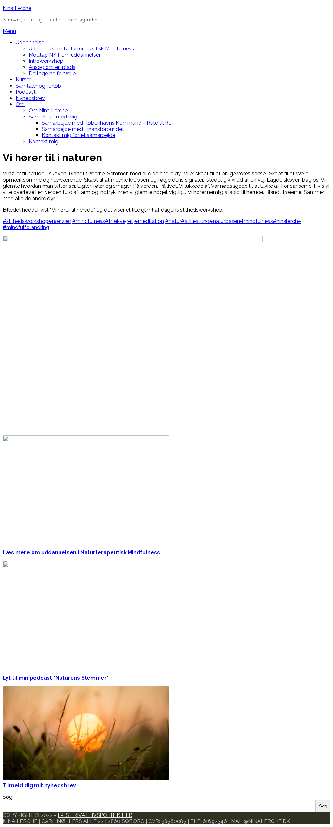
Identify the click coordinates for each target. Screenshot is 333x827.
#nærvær (59, 221)
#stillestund (195, 221)
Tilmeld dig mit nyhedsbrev (39, 785)
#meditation (149, 221)
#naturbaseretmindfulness (241, 221)
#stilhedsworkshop (25, 221)
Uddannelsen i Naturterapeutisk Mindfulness (81, 49)
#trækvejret (119, 221)
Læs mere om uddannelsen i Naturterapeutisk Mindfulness (81, 552)
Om (20, 104)
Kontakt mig (43, 141)
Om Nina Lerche (48, 110)
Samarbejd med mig (53, 117)
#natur (173, 221)
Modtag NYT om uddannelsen (65, 55)
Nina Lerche (17, 8)
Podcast (26, 92)
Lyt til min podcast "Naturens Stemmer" (56, 678)
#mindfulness (88, 221)
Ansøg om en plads (52, 67)
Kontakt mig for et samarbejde (78, 135)
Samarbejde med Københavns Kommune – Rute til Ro (107, 123)
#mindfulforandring (26, 227)
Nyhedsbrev (30, 98)
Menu (9, 31)
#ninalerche (287, 221)
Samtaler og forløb (38, 86)
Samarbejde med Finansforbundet (83, 129)
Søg (7, 797)
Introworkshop (46, 61)
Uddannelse (30, 42)
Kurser (23, 79)
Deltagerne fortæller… (54, 73)
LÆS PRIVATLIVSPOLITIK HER (95, 815)
